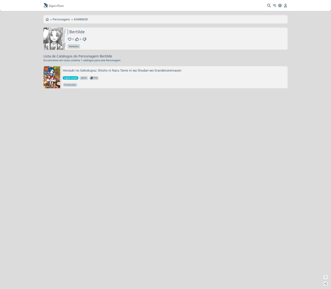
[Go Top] (325, 277)
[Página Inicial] (47, 19)
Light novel (70, 77)
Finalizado (70, 84)
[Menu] (274, 5)
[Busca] (269, 5)
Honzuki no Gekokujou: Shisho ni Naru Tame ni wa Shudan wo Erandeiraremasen (122, 70)
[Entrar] (285, 5)
